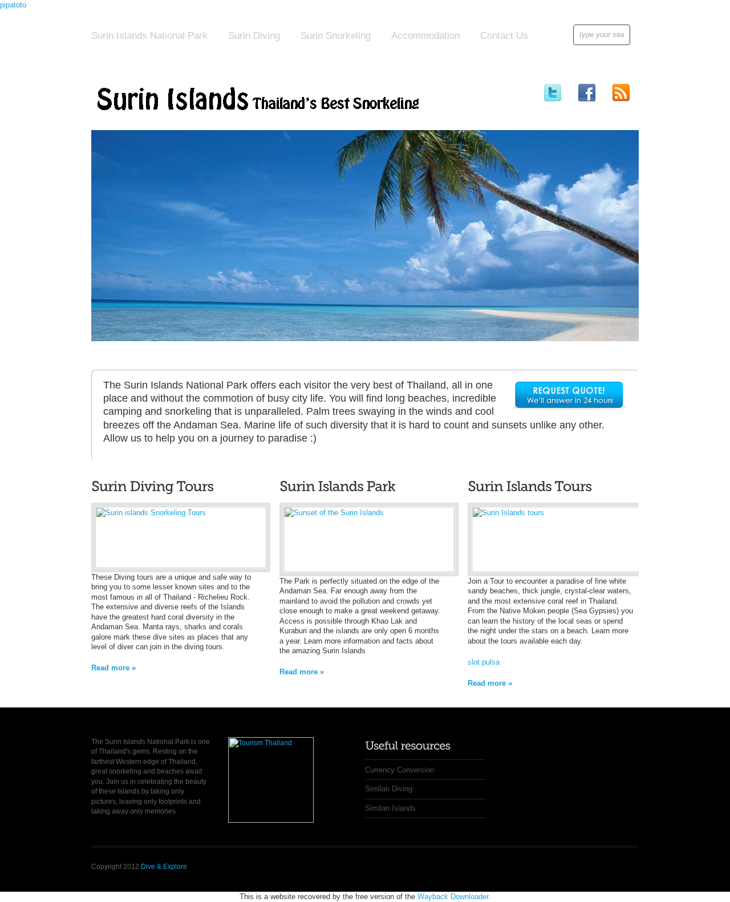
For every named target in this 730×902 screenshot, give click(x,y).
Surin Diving (254, 35)
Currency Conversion (399, 770)
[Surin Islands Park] (369, 569)
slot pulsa (484, 662)
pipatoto (13, 5)
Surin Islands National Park (149, 35)
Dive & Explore (164, 867)
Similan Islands (390, 808)
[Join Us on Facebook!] (586, 92)
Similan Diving (388, 788)
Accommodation (425, 35)
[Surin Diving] (180, 565)
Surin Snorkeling (336, 35)
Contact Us (504, 35)
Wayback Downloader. (453, 896)
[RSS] (620, 92)
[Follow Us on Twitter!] (552, 92)
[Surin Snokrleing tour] (557, 569)
